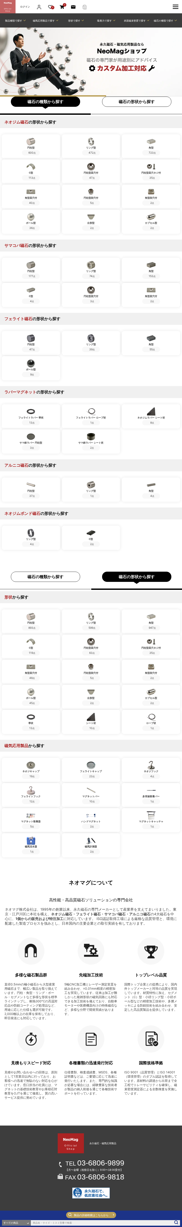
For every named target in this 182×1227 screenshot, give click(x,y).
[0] (62, 6)
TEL (94, 1163)
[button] (91, 1215)
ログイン (25, 6)
